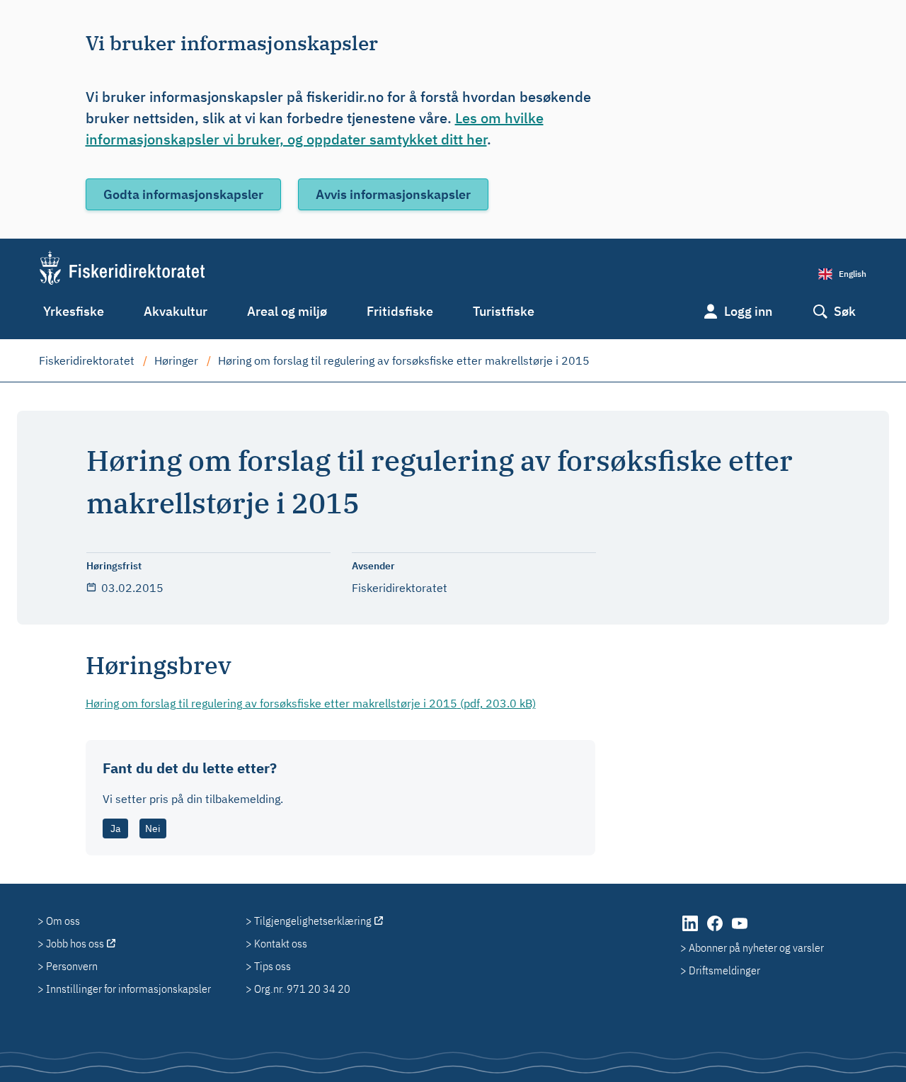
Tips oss (272, 966)
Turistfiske (503, 311)
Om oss (63, 920)
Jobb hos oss (75, 943)
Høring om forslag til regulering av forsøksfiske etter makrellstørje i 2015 (404, 360)
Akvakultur (175, 311)
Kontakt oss (280, 943)
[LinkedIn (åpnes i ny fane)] (691, 930)
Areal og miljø (287, 311)
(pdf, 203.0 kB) (311, 703)
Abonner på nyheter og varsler (756, 947)
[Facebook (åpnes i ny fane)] (716, 930)
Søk (845, 311)
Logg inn (748, 311)
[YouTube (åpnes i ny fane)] (739, 930)
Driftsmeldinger (724, 970)
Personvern (72, 966)
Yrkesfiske (73, 311)
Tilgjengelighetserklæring (313, 920)
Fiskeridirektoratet (86, 360)
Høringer (176, 360)
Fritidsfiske (400, 311)
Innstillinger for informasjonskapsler (128, 988)
